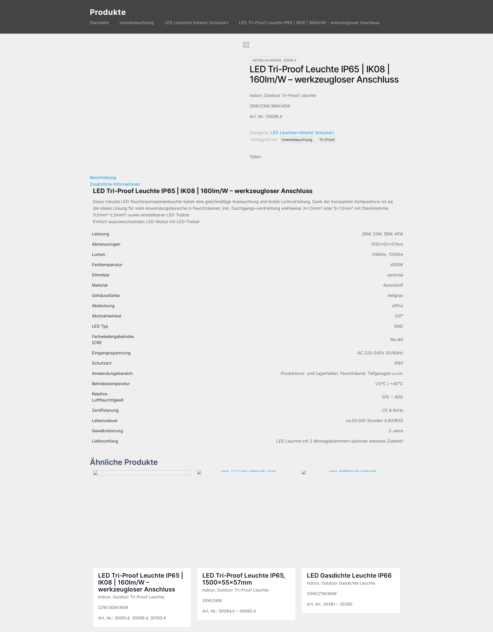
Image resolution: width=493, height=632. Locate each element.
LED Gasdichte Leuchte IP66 (349, 575)
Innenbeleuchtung (137, 22)
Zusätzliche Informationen (115, 184)
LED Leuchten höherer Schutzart (196, 22)
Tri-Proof (327, 139)
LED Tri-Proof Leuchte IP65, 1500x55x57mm (243, 579)
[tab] (246, 177)
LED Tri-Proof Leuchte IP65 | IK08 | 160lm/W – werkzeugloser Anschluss (140, 582)
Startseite (99, 22)
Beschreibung (103, 177)
